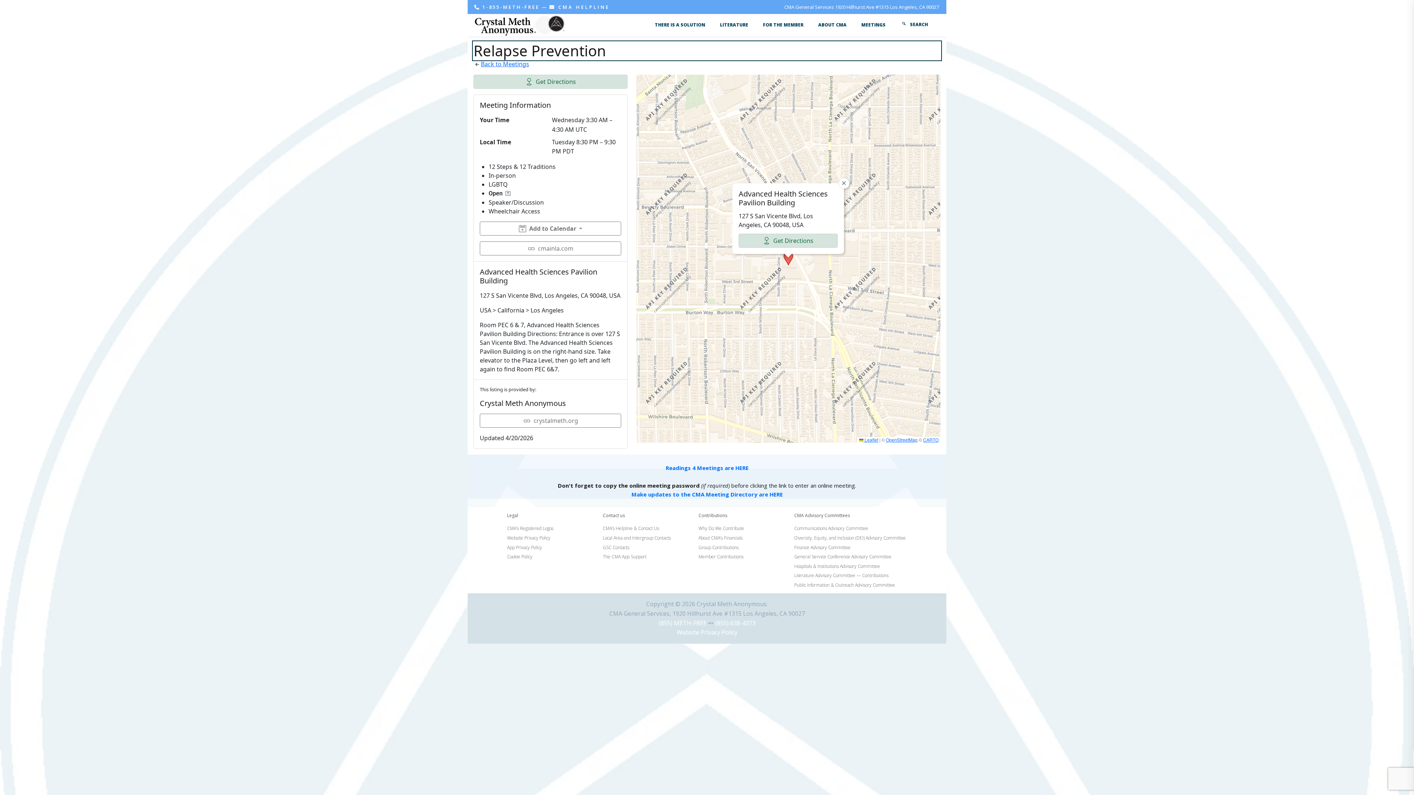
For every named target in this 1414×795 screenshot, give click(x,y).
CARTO (931, 440)
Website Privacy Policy (707, 632)
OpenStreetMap (902, 440)
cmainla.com (555, 248)
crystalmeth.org (556, 421)
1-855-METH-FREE (511, 7)
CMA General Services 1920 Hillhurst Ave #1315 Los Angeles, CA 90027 (861, 7)
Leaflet (870, 440)
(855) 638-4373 (735, 623)
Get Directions (556, 82)
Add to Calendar (552, 229)
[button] (788, 259)
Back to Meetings (505, 64)
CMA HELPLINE (583, 7)
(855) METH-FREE (683, 623)
